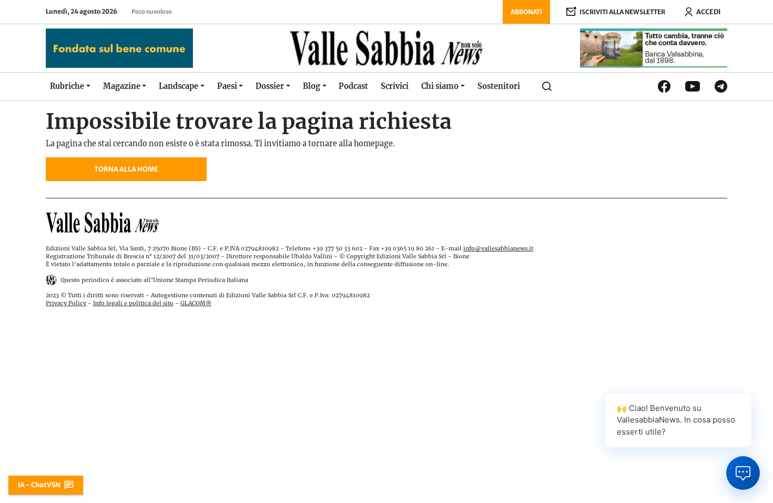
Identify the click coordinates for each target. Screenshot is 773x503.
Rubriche (67, 86)
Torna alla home (126, 169)
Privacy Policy (66, 303)
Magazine (121, 86)
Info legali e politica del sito (133, 303)
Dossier (270, 86)
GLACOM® (195, 303)
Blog (311, 86)
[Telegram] (721, 86)
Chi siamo (440, 86)
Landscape (178, 86)
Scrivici (395, 86)
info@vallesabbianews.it (498, 248)
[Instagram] (692, 86)
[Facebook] (664, 86)
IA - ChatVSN (39, 484)
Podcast (353, 86)
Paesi (227, 86)
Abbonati (526, 12)
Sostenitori (498, 86)
